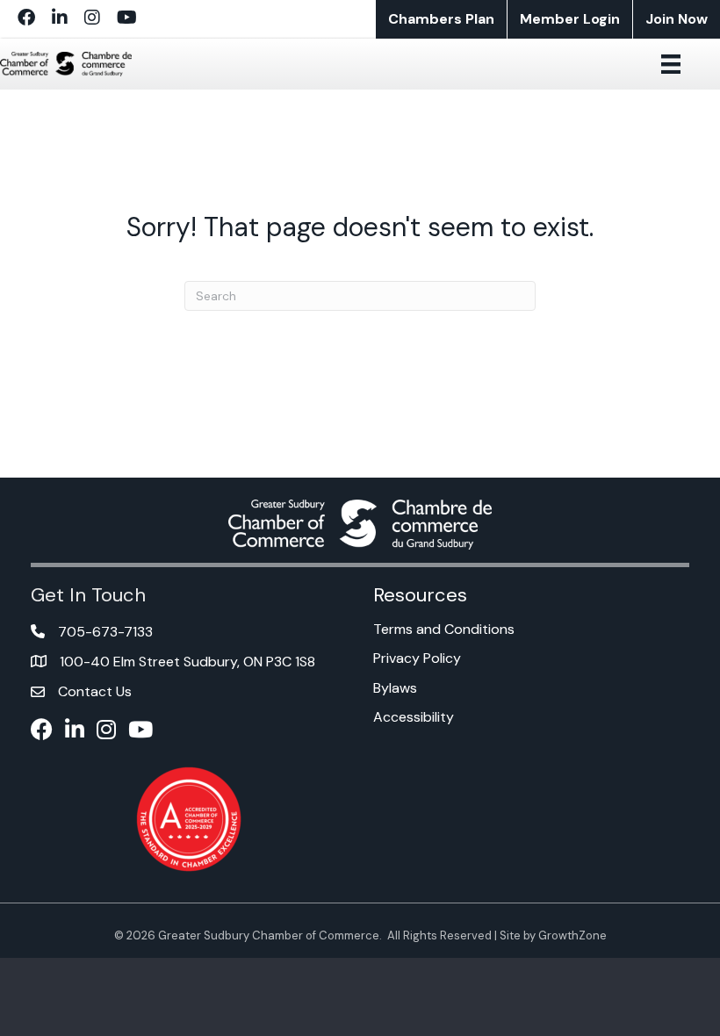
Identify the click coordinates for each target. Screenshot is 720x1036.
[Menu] (670, 64)
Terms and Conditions (444, 629)
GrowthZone (572, 935)
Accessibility (413, 717)
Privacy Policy (417, 658)
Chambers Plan (441, 19)
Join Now (676, 19)
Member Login (570, 19)
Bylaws (395, 688)
